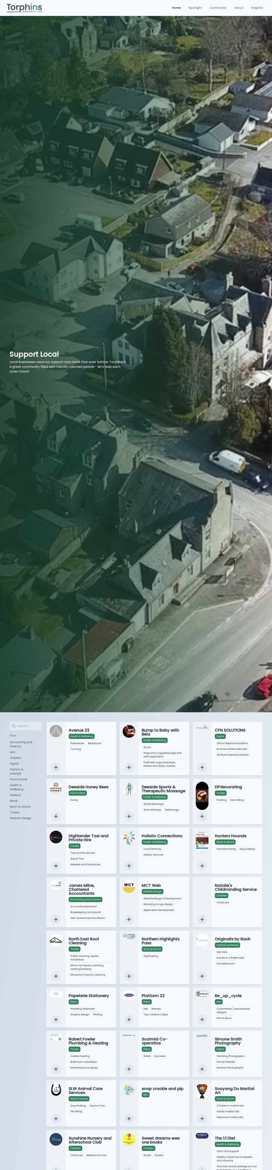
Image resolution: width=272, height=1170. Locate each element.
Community (218, 8)
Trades (15, 812)
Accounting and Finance (21, 744)
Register (257, 8)
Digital (14, 764)
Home (176, 8)
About (238, 8)
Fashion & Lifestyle (16, 771)
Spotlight (195, 8)
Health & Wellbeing (16, 787)
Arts (12, 752)
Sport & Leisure (20, 807)
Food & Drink (18, 779)
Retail (14, 801)
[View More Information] (56, 767)
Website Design (20, 818)
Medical (15, 795)
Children (16, 758)
